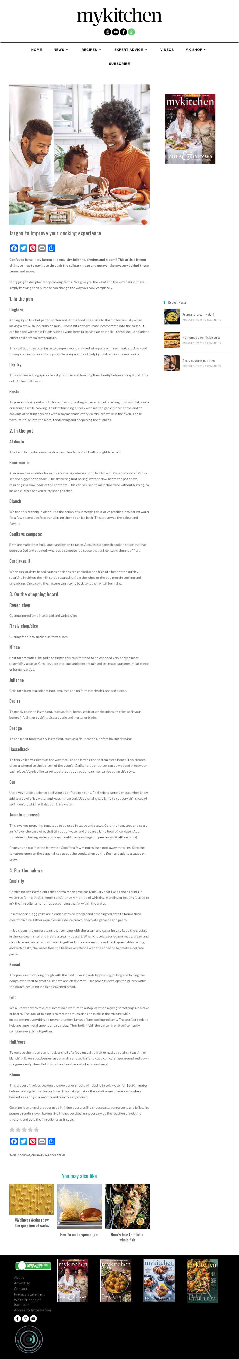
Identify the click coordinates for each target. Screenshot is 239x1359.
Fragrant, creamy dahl (198, 314)
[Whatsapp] (131, 31)
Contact (21, 1288)
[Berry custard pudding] (172, 363)
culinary (37, 1155)
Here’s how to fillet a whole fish (127, 1237)
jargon (50, 1155)
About (19, 1277)
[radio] (12, 1130)
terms (61, 1155)
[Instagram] (107, 31)
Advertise (22, 1283)
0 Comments (213, 319)
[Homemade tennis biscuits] (172, 340)
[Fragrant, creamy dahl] (172, 316)
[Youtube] (115, 31)
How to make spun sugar (79, 1234)
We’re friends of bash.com (27, 1302)
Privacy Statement (29, 1294)
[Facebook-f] (123, 31)
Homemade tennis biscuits (202, 337)
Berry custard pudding (199, 360)
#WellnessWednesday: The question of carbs (31, 1222)
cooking (24, 1155)
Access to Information (32, 1310)
